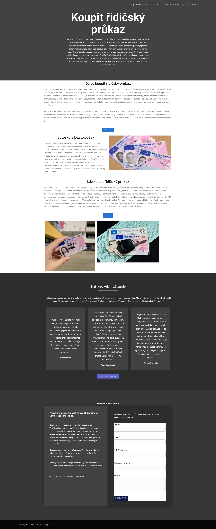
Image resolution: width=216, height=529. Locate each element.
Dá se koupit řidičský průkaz (108, 83)
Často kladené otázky (174, 4)
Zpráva (117, 476)
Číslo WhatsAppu (121, 450)
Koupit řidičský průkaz (108, 23)
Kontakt (192, 4)
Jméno (117, 424)
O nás (157, 4)
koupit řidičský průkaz (140, 4)
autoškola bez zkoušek (76, 137)
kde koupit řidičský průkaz (108, 182)
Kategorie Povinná (122, 463)
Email (117, 437)
